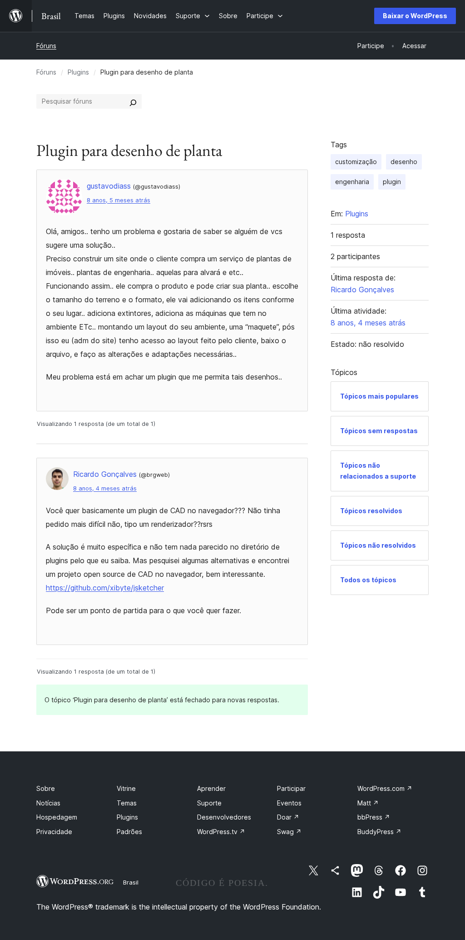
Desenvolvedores (224, 817)
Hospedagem (56, 817)
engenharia (352, 181)
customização (356, 161)
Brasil (131, 882)
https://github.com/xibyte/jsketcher (105, 587)
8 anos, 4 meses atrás (105, 488)
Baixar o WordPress (415, 16)
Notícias (48, 803)
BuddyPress (379, 831)
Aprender (211, 788)
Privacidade (54, 831)
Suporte (209, 803)
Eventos (289, 803)
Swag (289, 831)
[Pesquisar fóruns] (133, 101)
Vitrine (126, 788)
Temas (127, 803)
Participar (291, 788)
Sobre (45, 788)
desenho (404, 161)
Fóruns (46, 46)
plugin (392, 181)
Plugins (78, 72)
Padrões (129, 831)
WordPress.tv (221, 831)
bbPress (373, 817)
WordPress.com (384, 788)
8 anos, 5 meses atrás (118, 200)
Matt (368, 803)
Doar (288, 817)
